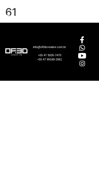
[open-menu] (7, 17)
